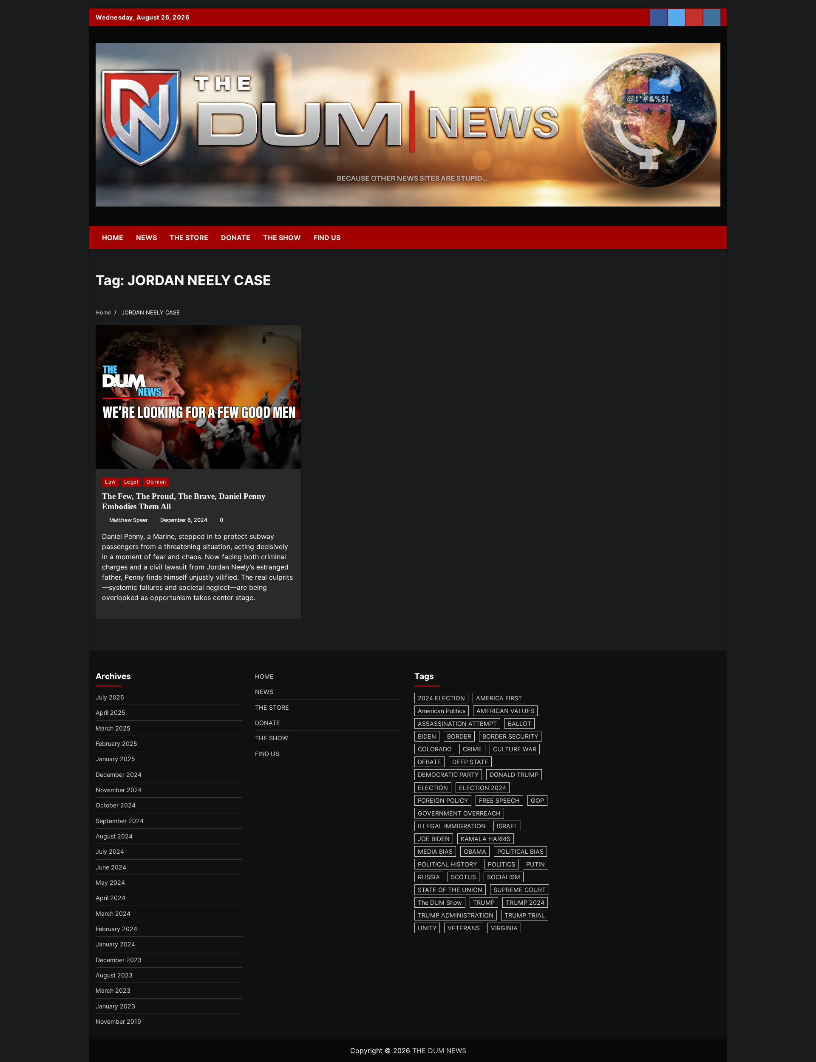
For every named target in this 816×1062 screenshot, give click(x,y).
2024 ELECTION (441, 698)
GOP (537, 800)
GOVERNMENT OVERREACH (459, 813)
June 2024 (111, 867)
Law (110, 482)
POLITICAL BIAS (520, 851)
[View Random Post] (694, 237)
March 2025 (113, 728)
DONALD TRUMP (514, 774)
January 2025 (115, 758)
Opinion (156, 482)
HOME (112, 237)
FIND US (327, 237)
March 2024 (113, 913)
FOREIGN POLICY (443, 800)
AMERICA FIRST (499, 698)
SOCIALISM (503, 877)
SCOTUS (463, 877)
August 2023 (114, 975)
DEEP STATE (470, 761)
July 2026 (110, 697)
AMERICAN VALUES (505, 710)
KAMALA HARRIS (485, 838)
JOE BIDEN (434, 838)
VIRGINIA (504, 928)
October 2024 (116, 805)
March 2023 (113, 990)
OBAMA (475, 851)
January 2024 (115, 944)
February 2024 (116, 928)
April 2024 (110, 897)
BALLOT (519, 723)
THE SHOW (282, 237)
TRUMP (484, 902)
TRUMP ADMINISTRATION (455, 915)
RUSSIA (429, 877)
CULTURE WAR (514, 749)
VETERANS (464, 928)
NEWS (146, 237)
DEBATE (429, 761)
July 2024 (110, 851)
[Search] (709, 237)
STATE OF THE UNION (450, 889)
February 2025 (116, 743)
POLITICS (501, 864)
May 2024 (110, 882)
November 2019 (118, 1021)
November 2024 (119, 789)
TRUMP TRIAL (524, 915)
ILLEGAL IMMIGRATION (452, 826)
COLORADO (435, 749)
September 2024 (120, 820)
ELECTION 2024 (482, 787)
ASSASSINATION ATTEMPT (457, 723)
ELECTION (433, 787)
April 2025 (110, 712)
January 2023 (115, 1006)
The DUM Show (440, 902)
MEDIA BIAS (435, 851)
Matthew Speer (128, 520)
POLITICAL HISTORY (447, 864)
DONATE (235, 237)
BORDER (459, 736)
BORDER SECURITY (510, 736)
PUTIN (535, 864)
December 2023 (119, 959)
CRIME (472, 749)
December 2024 (119, 774)
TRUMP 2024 (525, 902)
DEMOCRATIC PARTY (448, 774)
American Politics (441, 710)
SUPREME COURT (519, 889)
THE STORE (189, 237)
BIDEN (427, 736)
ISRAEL (507, 826)
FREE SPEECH (499, 800)
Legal (131, 482)
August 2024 (114, 836)
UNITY (427, 928)
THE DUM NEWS (439, 1050)
